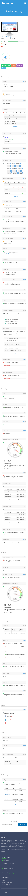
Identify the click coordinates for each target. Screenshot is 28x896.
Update (13, 65)
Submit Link (7, 794)
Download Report (6, 65)
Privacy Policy (6, 884)
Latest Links (7, 797)
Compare (20, 65)
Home (3, 880)
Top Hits (6, 799)
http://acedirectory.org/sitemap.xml (11, 253)
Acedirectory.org (6, 37)
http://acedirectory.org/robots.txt (10, 264)
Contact (6, 801)
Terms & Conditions (7, 882)
